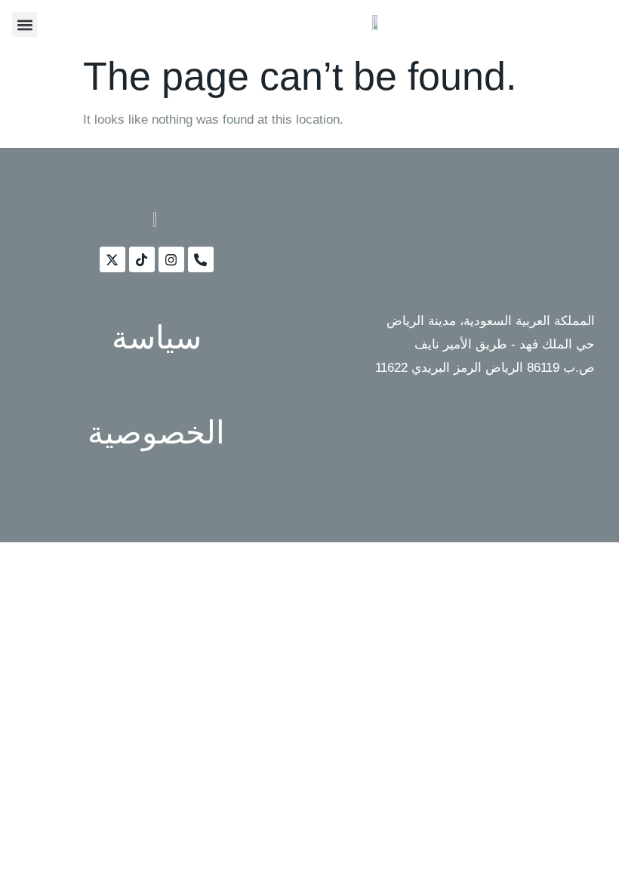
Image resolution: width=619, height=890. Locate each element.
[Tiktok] (142, 259)
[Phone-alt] (201, 259)
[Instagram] (171, 259)
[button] (24, 24)
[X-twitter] (112, 259)
